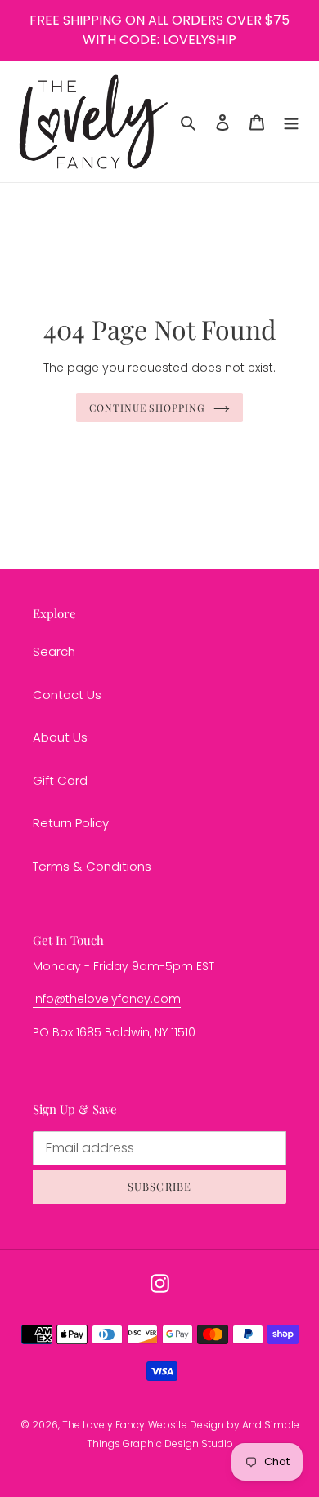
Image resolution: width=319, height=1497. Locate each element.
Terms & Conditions (92, 866)
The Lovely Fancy (103, 1425)
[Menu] (291, 122)
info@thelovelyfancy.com (107, 999)
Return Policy (71, 822)
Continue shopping (147, 407)
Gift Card (60, 780)
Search (54, 651)
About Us (60, 737)
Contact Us (67, 694)
